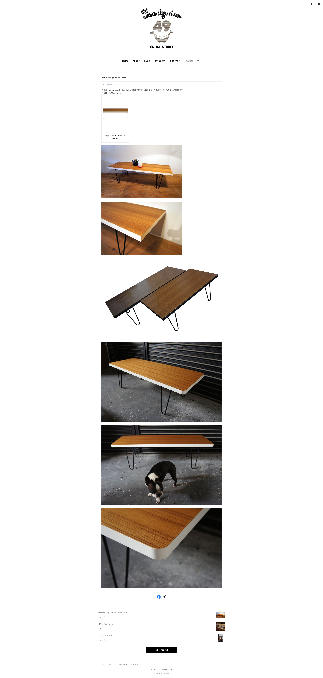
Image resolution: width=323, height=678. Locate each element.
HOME (125, 61)
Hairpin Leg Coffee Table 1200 (116, 78)
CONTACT (175, 61)
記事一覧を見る (161, 649)
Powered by (158, 673)
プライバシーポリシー (107, 664)
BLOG (147, 61)
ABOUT (136, 61)
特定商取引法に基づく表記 (128, 664)
